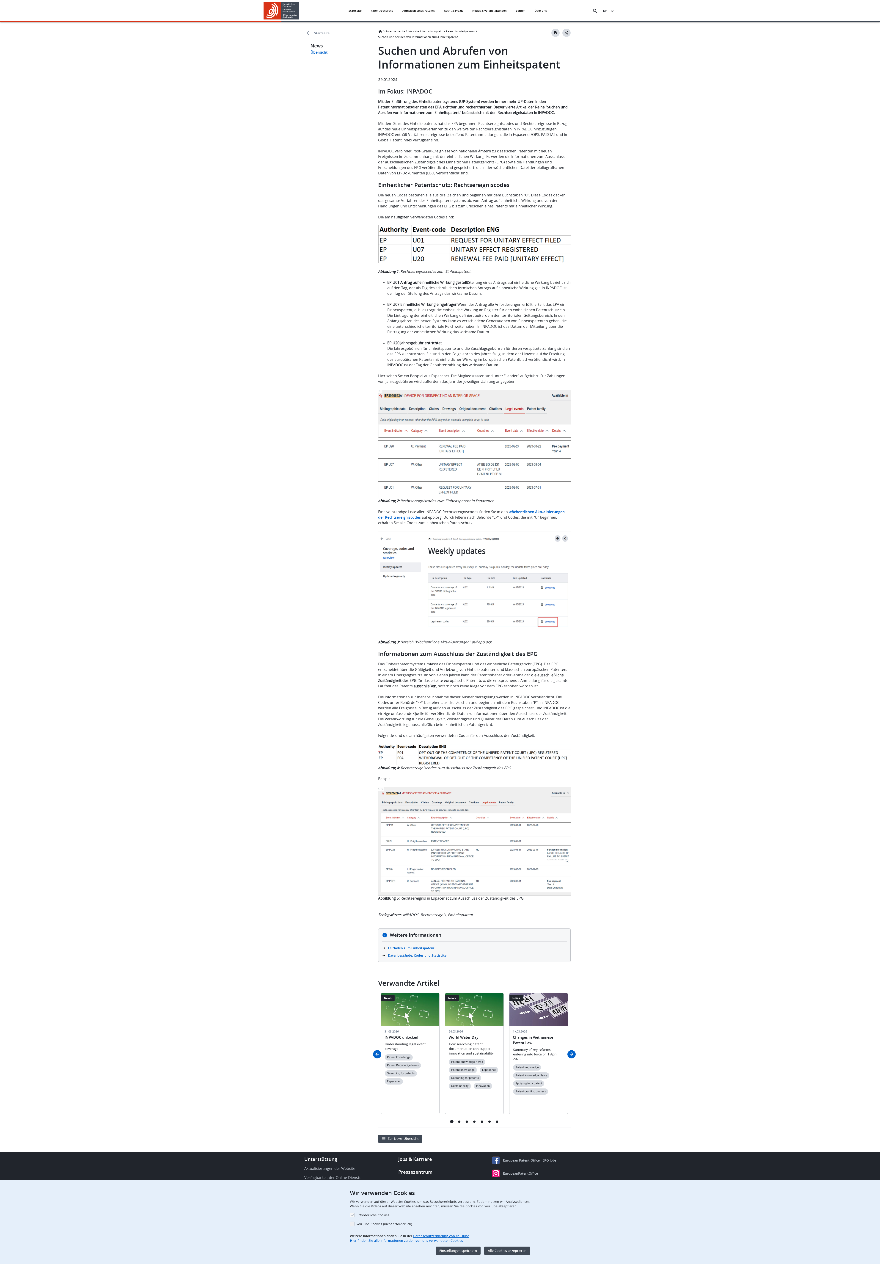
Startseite (355, 11)
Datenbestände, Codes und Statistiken (418, 955)
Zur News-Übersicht (403, 1138)
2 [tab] (459, 1122)
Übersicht (319, 52)
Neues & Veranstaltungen (489, 11)
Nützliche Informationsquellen (425, 31)
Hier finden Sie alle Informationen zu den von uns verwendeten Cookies (406, 1240)
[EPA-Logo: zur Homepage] (281, 10)
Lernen (520, 11)
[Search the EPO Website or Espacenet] (595, 11)
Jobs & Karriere (415, 1159)
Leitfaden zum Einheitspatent (411, 948)
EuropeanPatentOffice (520, 1173)
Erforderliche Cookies (373, 1215)
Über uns (541, 11)
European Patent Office (521, 1160)
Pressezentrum (415, 1172)
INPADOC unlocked (401, 1037)
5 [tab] (482, 1122)
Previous (377, 1054)
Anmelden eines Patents (418, 11)
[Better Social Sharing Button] (566, 33)
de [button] (605, 10)
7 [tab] (497, 1122)
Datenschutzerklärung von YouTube (441, 1236)
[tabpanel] (410, 1056)
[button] (299, 11)
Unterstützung (320, 1159)
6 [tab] (490, 1122)
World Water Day (463, 1037)
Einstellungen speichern (458, 1250)
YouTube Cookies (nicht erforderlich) (384, 1224)
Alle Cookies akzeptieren (507, 1250)
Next (571, 1054)
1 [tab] (452, 1122)
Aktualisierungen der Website (329, 1168)
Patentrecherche (382, 11)
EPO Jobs (549, 1160)
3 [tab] (467, 1122)
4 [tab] (474, 1122)
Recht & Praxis (453, 11)
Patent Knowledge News (460, 31)
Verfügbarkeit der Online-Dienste (332, 1177)
